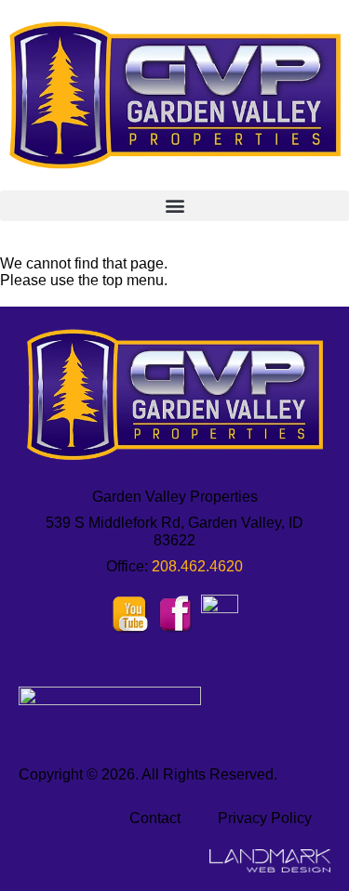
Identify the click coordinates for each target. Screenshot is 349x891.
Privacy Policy (265, 818)
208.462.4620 (197, 566)
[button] (174, 205)
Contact (155, 818)
